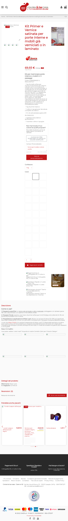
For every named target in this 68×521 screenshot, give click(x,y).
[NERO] (26, 438)
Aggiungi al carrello (36, 265)
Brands (23, 478)
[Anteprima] (21, 408)
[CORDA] (31, 433)
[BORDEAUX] (31, 437)
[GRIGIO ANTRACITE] (26, 434)
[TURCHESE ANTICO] (31, 434)
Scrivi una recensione (57, 395)
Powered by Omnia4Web (34, 515)
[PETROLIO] (34, 434)
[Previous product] (65, 16)
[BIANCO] (25, 433)
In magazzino (5, 385)
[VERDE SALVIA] (34, 436)
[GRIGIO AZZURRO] (28, 434)
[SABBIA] (29, 433)
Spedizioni (6, 480)
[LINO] (34, 433)
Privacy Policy (48, 480)
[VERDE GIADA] (25, 437)
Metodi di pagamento (55, 478)
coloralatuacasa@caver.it (35, 486)
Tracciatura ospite (37, 480)
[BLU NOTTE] (25, 436)
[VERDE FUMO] (33, 436)
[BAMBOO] (31, 436)
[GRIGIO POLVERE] (28, 433)
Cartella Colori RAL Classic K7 (51, 429)
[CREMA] (26, 433)
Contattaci (25, 480)
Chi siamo (16, 478)
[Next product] (66, 16)
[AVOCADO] (26, 437)
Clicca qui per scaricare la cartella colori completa (36, 138)
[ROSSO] (29, 437)
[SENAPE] (33, 433)
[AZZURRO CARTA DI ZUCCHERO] (29, 434)
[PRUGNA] (28, 436)
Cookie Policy (59, 480)
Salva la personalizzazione (37, 157)
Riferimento (5, 384)
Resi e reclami (15, 480)
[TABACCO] (34, 437)
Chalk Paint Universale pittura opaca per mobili (30, 429)
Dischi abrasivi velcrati (7, 429)
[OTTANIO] (33, 434)
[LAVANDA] (26, 436)
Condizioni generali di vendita (37, 478)
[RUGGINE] (28, 437)
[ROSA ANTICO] (29, 436)
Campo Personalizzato (34, 144)
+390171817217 (60, 484)
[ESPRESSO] (25, 438)
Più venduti (7, 478)
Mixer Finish (12, 322)
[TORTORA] (33, 437)
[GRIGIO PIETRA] (25, 434)
